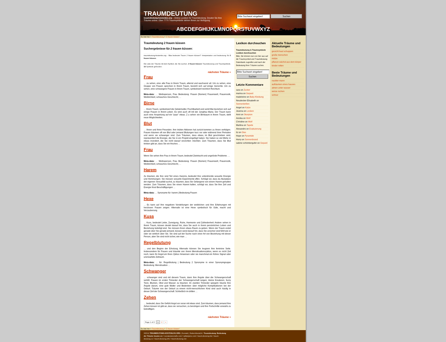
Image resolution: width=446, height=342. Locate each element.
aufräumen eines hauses (283, 84)
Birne (149, 103)
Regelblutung (157, 242)
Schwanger (155, 271)
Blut (148, 123)
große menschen (280, 55)
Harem (150, 170)
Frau (148, 77)
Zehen (150, 297)
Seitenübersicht (196, 333)
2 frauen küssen (172, 37)
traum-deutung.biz (205, 336)
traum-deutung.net (178, 339)
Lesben (250, 111)
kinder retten (278, 65)
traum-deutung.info (162, 339)
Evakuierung (255, 129)
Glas (244, 132)
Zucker (247, 90)
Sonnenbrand (251, 139)
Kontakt (185, 333)
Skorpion (248, 114)
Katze (248, 107)
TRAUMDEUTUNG (170, 13)
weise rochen (278, 91)
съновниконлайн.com (173, 336)
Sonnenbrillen (242, 104)
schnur (275, 95)
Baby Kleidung (257, 97)
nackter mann (278, 80)
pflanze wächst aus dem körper (286, 62)
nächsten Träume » (219, 72)
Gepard (249, 93)
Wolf (248, 118)
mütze (275, 58)
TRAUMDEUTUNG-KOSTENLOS (163, 333)
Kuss (149, 216)
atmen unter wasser (281, 88)
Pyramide (249, 136)
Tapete (250, 125)
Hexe (148, 198)
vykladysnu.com (189, 336)
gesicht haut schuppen (282, 51)
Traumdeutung (158, 37)
